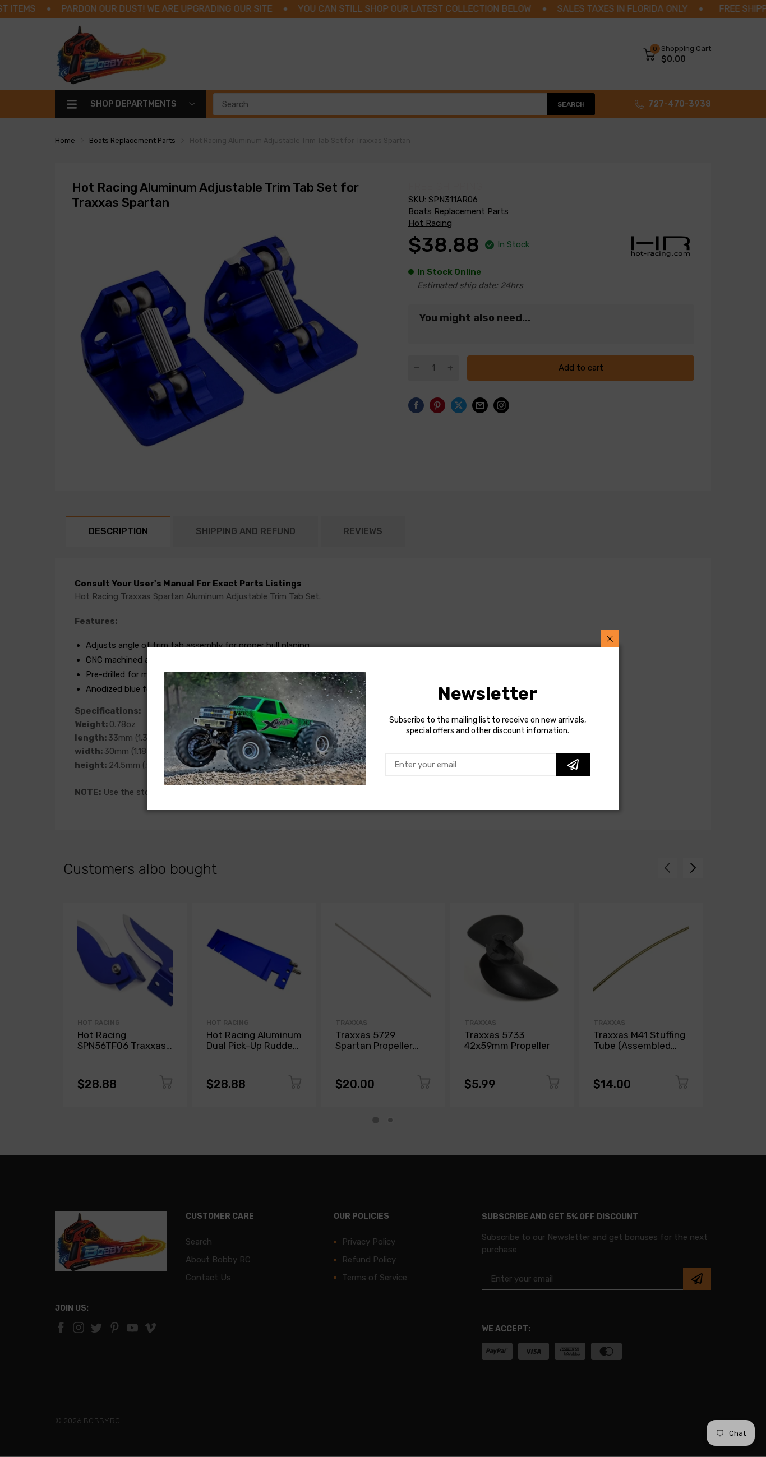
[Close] (610, 638)
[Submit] (573, 764)
